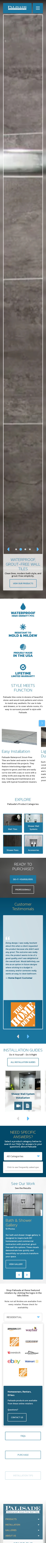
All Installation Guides (23, 1062)
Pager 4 (30, 549)
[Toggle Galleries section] (39, 1530)
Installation (12, 1524)
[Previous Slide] (19, 1275)
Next (38, 549)
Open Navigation (38, 8)
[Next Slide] (27, 1275)
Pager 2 (21, 549)
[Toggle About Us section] (39, 1535)
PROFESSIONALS (23, 889)
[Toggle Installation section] (39, 1524)
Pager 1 (16, 549)
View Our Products (23, 584)
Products (11, 1519)
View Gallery (16, 1264)
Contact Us (17, 1416)
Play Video (18, 1106)
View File (28, 1106)
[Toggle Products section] (39, 1519)
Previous (8, 549)
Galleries (10, 1530)
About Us (10, 1535)
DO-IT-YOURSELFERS (23, 879)
